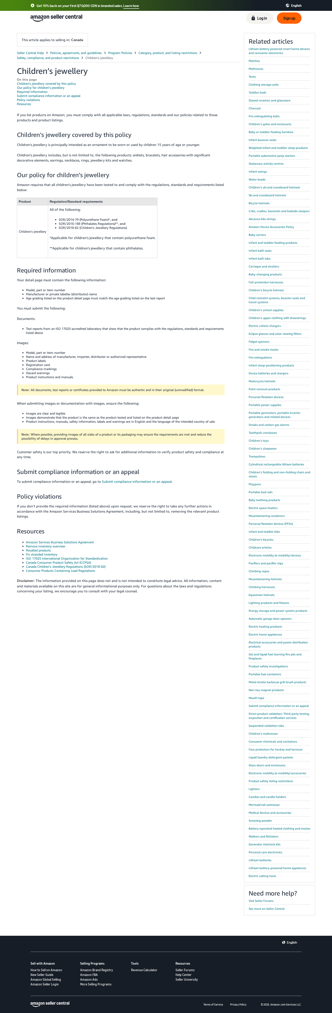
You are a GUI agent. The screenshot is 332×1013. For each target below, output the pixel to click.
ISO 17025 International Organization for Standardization (67, 558)
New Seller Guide (41, 975)
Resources (24, 104)
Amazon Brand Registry (96, 970)
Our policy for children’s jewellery (40, 87)
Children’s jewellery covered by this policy (46, 83)
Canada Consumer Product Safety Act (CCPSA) (58, 562)
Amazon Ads (89, 979)
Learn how (131, 5)
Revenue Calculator (144, 970)
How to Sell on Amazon (46, 970)
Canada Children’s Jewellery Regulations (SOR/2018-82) (65, 566)
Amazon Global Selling (45, 979)
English (292, 942)
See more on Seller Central (267, 908)
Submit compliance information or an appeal (48, 96)
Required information (32, 92)
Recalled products (38, 550)
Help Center (183, 975)
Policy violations (28, 100)
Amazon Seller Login (44, 984)
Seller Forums (185, 970)
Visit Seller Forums (261, 901)
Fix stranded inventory (41, 554)
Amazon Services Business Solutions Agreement (60, 542)
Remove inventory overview (45, 546)
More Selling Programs (96, 984)
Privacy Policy (238, 1004)
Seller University (186, 979)
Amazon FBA (89, 975)
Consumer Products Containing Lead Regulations (60, 570)
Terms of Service (213, 1004)
